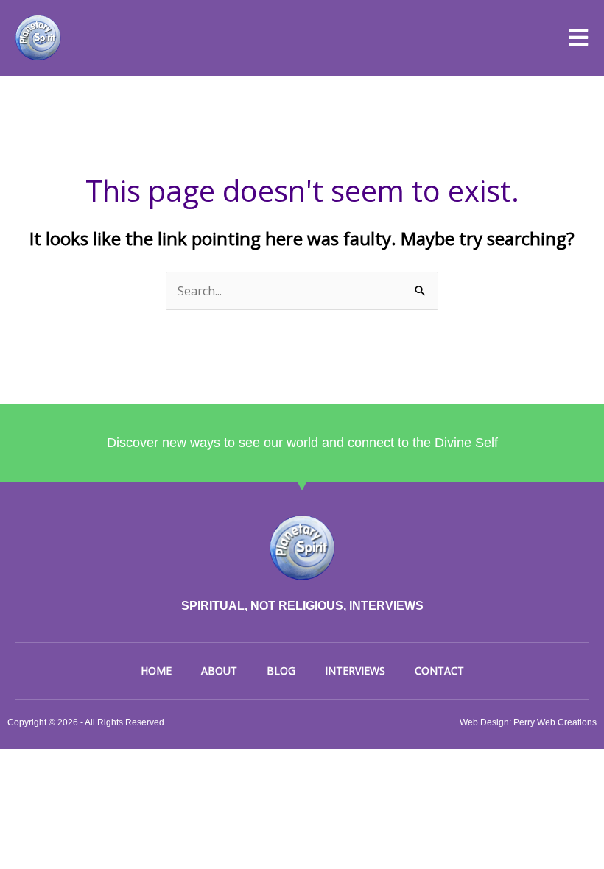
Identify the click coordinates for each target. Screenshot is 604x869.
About (219, 671)
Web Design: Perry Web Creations (528, 722)
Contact (439, 671)
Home (156, 671)
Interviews (355, 671)
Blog (281, 671)
